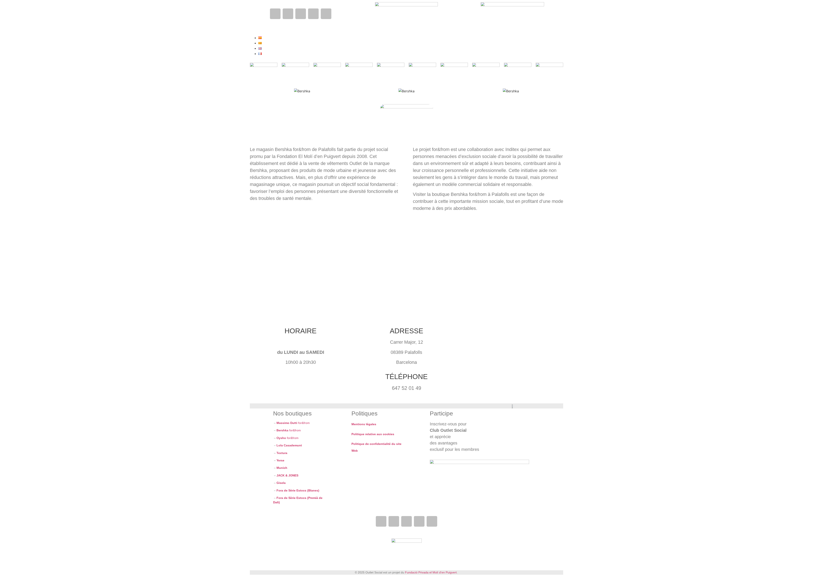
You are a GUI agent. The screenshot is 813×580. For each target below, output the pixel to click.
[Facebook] (275, 13)
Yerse (281, 460)
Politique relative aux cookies (372, 434)
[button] (358, 19)
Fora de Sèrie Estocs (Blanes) (298, 490)
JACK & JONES (287, 475)
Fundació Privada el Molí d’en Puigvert (431, 572)
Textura (282, 453)
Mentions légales (363, 424)
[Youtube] (300, 13)
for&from (293, 423)
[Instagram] (288, 13)
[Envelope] (326, 13)
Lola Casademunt (289, 445)
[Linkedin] (313, 13)
